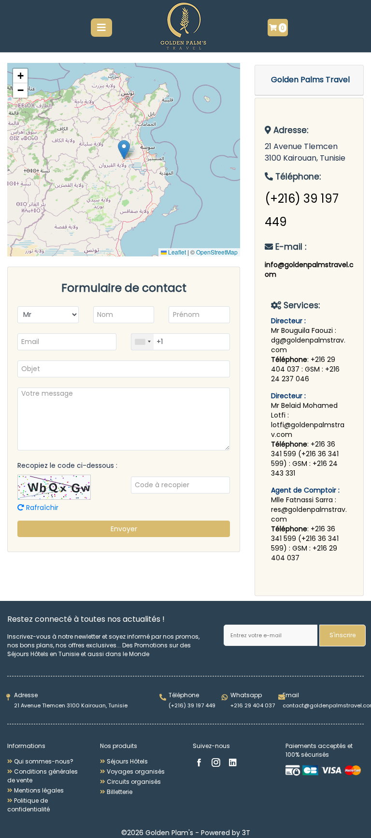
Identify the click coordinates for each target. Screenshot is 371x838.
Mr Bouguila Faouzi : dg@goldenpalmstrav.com (308, 340)
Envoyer (124, 529)
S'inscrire (342, 635)
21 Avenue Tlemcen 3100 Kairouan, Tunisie (71, 705)
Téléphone (184, 695)
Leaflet (176, 252)
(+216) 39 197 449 (192, 705)
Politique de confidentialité (28, 804)
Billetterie (118, 792)
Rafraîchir (41, 507)
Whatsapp (246, 695)
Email (291, 695)
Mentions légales (38, 790)
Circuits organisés (133, 782)
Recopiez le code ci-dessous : (67, 465)
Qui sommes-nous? (43, 761)
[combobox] (142, 342)
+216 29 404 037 (252, 705)
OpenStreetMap (217, 252)
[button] (124, 150)
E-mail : (289, 247)
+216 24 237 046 (305, 374)
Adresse (26, 695)
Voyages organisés (135, 771)
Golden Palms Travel (310, 79)
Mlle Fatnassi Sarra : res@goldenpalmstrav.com (309, 509)
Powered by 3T (225, 833)
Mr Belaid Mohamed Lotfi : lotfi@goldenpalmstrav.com (307, 420)
